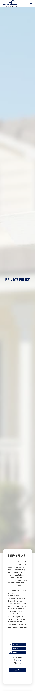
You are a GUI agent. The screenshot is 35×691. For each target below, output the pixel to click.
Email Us (18, 663)
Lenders (15, 652)
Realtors (15, 644)
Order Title (17, 670)
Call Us (18, 661)
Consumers (16, 648)
